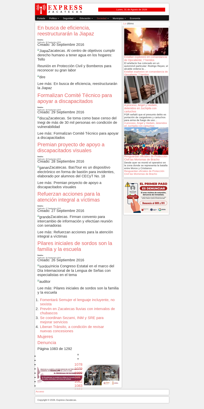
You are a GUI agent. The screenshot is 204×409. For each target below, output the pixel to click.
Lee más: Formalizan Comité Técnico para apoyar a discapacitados (78, 135)
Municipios (118, 18)
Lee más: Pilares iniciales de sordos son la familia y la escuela (78, 290)
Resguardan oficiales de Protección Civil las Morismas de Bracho (144, 172)
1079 (78, 369)
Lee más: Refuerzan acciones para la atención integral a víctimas (75, 234)
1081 (78, 377)
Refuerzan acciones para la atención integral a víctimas (68, 197)
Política (53, 18)
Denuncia (46, 342)
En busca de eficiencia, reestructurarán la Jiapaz (65, 30)
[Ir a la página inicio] (78, 356)
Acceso (40, 391)
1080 (78, 373)
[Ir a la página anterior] (78, 360)
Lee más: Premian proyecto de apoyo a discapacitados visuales (69, 185)
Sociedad (101, 18)
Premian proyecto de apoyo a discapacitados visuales (70, 147)
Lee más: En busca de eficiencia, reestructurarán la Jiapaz (77, 86)
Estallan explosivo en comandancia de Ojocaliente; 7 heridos (146, 73)
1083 (78, 386)
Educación (85, 18)
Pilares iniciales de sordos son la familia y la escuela (74, 246)
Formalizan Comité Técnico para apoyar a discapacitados (74, 98)
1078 (78, 364)
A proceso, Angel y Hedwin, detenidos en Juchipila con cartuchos (145, 124)
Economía (135, 18)
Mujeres (45, 336)
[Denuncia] (146, 196)
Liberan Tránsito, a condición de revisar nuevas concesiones (72, 329)
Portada (41, 18)
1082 (78, 381)
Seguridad (68, 18)
